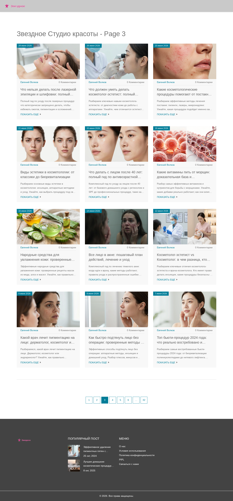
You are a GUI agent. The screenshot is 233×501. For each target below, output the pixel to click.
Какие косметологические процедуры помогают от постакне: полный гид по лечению (184, 94)
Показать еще (29, 114)
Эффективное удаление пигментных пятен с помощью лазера (97, 449)
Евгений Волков (29, 82)
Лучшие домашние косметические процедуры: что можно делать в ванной (98, 464)
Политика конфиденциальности (137, 455)
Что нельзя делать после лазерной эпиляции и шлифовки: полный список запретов (48, 94)
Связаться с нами (129, 464)
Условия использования (132, 450)
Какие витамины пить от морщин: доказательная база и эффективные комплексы (183, 177)
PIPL (121, 459)
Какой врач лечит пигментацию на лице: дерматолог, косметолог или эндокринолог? (47, 342)
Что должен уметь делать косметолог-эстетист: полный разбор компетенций (112, 94)
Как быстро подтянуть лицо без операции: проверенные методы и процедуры (116, 342)
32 (144, 400)
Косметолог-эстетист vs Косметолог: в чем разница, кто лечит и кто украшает (182, 259)
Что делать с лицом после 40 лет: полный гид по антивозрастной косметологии (116, 177)
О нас (122, 446)
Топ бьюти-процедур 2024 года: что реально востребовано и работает (182, 342)
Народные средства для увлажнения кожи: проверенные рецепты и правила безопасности (47, 259)
